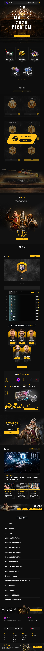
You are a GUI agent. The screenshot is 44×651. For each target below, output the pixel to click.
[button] (22, 523)
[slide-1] (20, 283)
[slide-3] (23, 283)
